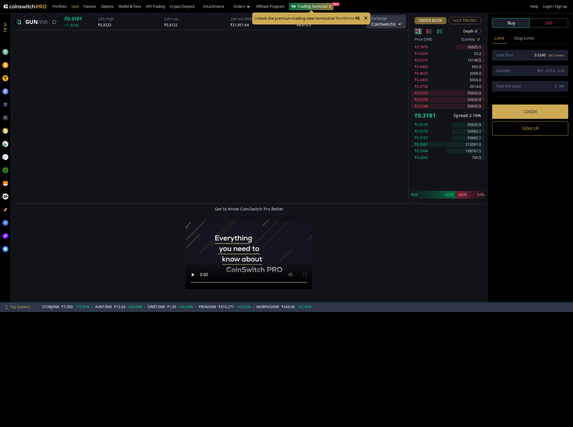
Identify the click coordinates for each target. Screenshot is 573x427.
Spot (75, 6)
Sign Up (530, 128)
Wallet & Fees (129, 6)
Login (530, 111)
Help (534, 6)
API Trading (155, 6)
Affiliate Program (270, 6)
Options (107, 6)
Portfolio (60, 6)
